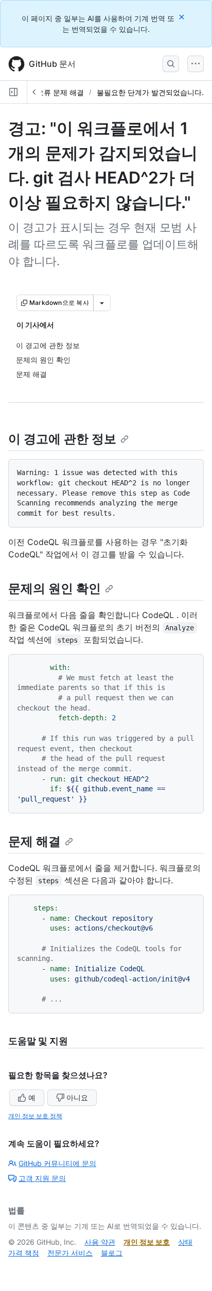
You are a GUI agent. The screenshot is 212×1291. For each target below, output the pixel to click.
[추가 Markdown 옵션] (102, 303)
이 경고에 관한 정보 (62, 438)
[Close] (182, 17)
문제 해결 (34, 841)
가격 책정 (23, 1252)
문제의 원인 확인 (54, 588)
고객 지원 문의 (42, 1178)
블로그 (111, 1252)
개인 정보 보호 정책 (35, 1116)
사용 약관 (99, 1242)
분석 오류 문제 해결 (52, 92)
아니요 (77, 1097)
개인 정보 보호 (146, 1242)
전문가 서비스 (70, 1252)
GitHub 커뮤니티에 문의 (57, 1163)
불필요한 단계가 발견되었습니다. (150, 92)
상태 (185, 1242)
